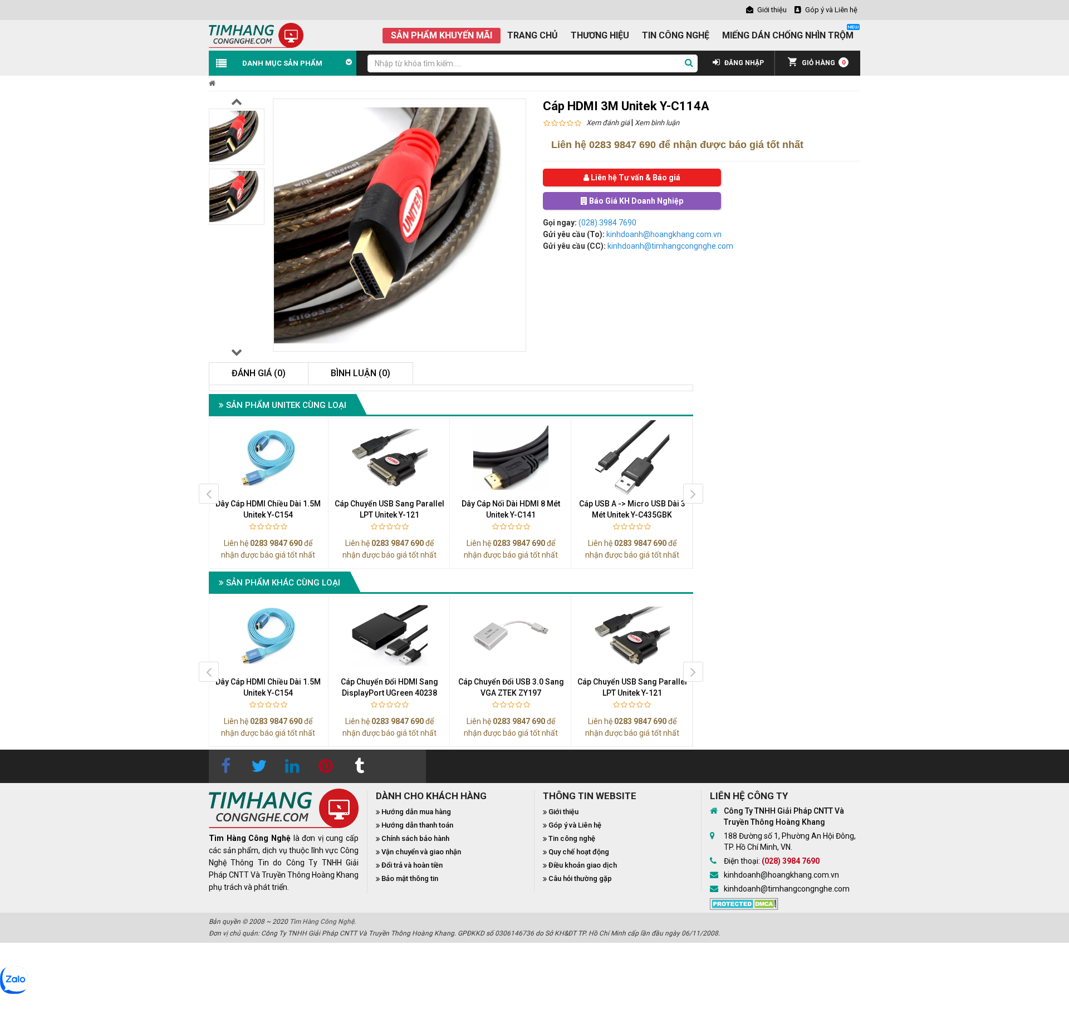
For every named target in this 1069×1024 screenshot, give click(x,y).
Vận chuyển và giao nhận (421, 852)
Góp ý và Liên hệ (574, 825)
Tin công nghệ (571, 838)
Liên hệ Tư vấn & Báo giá (634, 177)
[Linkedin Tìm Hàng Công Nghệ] (292, 766)
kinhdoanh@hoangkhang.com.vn (664, 234)
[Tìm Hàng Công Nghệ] (256, 34)
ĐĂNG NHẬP (743, 63)
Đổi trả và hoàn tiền (412, 865)
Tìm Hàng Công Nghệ (322, 921)
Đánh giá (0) (259, 373)
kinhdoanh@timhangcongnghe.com (670, 246)
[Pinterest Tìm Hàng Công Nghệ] (325, 766)
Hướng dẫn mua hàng (416, 812)
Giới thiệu (563, 812)
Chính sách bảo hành (415, 838)
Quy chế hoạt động (578, 852)
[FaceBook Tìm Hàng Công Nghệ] (225, 766)
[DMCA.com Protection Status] (744, 902)
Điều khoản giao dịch (582, 865)
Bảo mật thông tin (409, 878)
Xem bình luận (657, 123)
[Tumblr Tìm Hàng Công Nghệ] (359, 766)
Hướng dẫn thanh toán (417, 825)
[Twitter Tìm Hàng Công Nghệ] (259, 766)
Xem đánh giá (608, 123)
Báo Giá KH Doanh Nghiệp (635, 200)
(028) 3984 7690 (607, 222)
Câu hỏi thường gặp (580, 878)
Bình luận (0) (360, 373)
